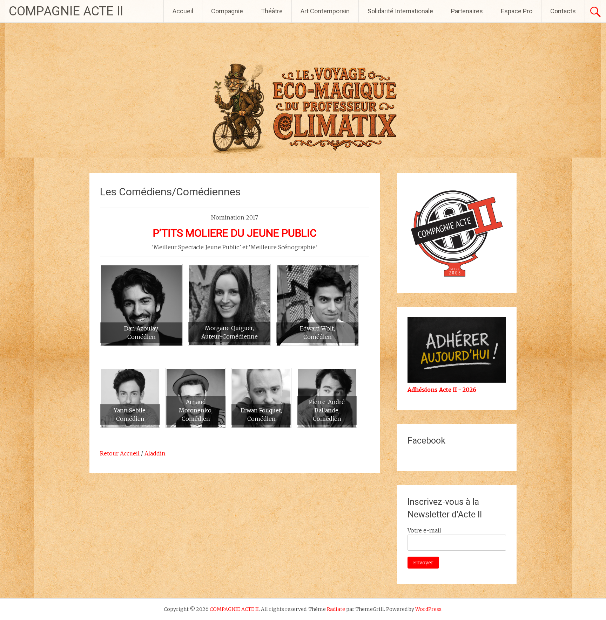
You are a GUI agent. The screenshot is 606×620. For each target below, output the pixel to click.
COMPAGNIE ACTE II (66, 11)
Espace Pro (516, 11)
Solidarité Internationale (400, 11)
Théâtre (272, 11)
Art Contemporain (325, 11)
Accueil (183, 11)
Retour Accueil (120, 453)
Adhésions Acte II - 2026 (442, 389)
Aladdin (155, 453)
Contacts (563, 11)
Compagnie (227, 11)
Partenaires (467, 11)
